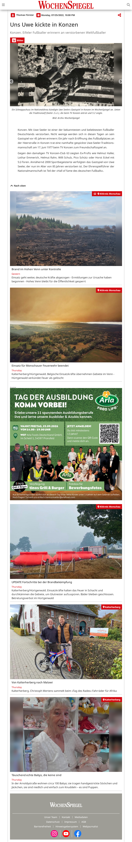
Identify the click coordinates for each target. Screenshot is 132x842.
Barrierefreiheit (42, 826)
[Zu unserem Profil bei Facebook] (77, 833)
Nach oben (19, 185)
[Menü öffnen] (3, 4)
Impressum (70, 821)
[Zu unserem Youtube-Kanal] (66, 833)
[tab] (17, 40)
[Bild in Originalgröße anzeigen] (66, 74)
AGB (83, 821)
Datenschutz (53, 821)
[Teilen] (119, 15)
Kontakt (66, 817)
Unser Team (50, 817)
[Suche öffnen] (128, 4)
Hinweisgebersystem (67, 826)
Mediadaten (81, 817)
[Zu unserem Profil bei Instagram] (54, 833)
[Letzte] (11, 81)
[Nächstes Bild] (120, 81)
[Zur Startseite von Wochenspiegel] (65, 5)
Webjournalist (90, 826)
